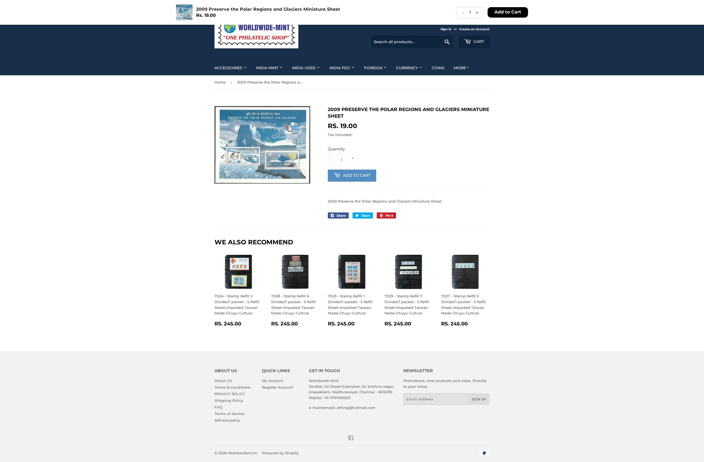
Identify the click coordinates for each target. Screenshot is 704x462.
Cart (478, 41)
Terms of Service (229, 413)
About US (223, 380)
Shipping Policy (229, 400)
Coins (438, 67)
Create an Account (474, 29)
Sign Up (479, 399)
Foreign (373, 67)
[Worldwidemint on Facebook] (351, 438)
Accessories (229, 67)
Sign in (446, 29)
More (460, 67)
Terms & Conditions (232, 387)
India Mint (267, 67)
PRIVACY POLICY (230, 394)
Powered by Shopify (280, 453)
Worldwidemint (242, 453)
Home (220, 82)
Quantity (336, 148)
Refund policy (227, 420)
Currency (407, 67)
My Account (272, 380)
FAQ (218, 407)
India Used (304, 67)
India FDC (340, 67)
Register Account (277, 387)
